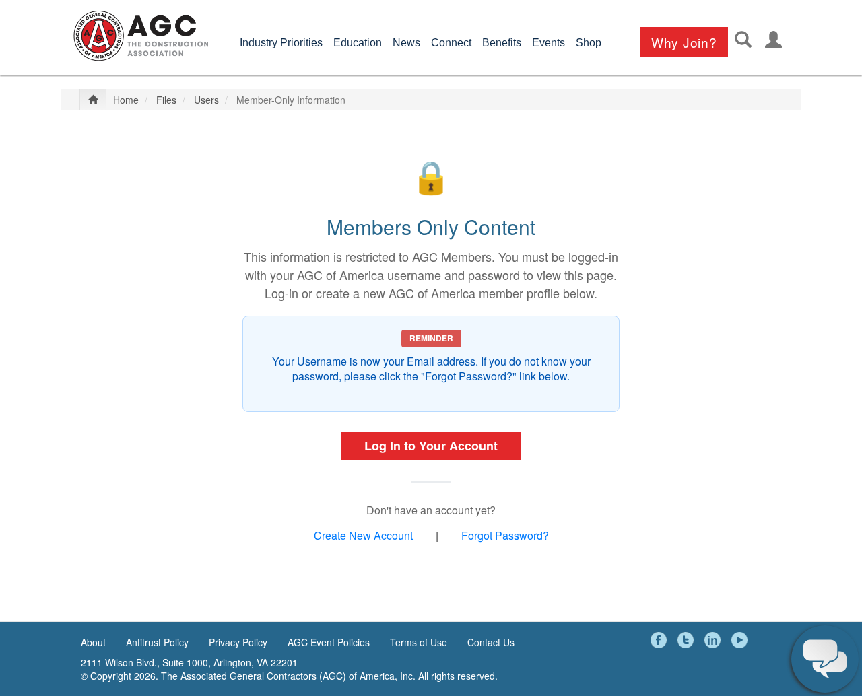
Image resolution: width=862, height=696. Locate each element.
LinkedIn (714, 640)
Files (166, 99)
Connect (451, 42)
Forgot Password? (505, 535)
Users (206, 99)
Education (357, 42)
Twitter (687, 640)
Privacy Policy (238, 642)
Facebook (661, 640)
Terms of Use (418, 642)
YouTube (741, 640)
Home (126, 99)
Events (548, 42)
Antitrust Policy (157, 642)
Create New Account (363, 535)
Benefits (501, 42)
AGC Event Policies (329, 642)
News (406, 42)
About (93, 642)
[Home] (140, 35)
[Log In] (773, 39)
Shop (588, 42)
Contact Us (491, 642)
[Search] (743, 39)
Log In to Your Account (431, 445)
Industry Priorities (281, 42)
